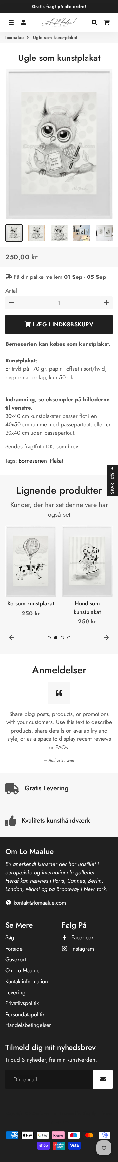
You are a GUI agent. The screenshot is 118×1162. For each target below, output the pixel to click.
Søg (9, 937)
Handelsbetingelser (28, 1025)
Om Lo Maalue (22, 970)
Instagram (82, 948)
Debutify (61, 1122)
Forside (14, 948)
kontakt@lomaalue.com (39, 903)
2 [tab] (55, 637)
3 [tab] (62, 637)
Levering (15, 992)
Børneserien (33, 460)
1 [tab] (49, 637)
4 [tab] (68, 637)
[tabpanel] (30, 571)
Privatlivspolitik (22, 1003)
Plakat (56, 460)
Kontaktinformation (26, 981)
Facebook (82, 937)
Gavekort (15, 959)
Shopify (89, 1113)
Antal (11, 291)
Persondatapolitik (25, 1014)
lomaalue (14, 37)
